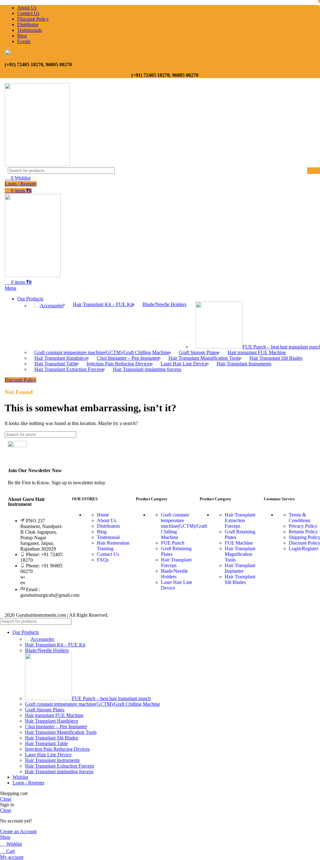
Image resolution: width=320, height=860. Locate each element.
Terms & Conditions (299, 517)
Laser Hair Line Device (184, 363)
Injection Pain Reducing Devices (119, 363)
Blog (102, 531)
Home (103, 514)
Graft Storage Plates (198, 352)
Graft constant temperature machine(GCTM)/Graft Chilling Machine (101, 352)
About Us (106, 520)
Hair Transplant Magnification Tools (204, 358)
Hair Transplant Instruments (244, 363)
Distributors (108, 526)
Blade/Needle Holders (164, 304)
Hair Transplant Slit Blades (275, 358)
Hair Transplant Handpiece (61, 358)
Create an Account (18, 831)
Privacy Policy (303, 526)
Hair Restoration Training (113, 545)
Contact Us (108, 554)
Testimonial (108, 537)
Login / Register (28, 782)
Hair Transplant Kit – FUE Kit (103, 304)
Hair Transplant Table (55, 363)
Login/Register (303, 548)
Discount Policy (20, 380)
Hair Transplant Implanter (240, 568)
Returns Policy (303, 531)
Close (5, 799)
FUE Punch (172, 543)
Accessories (51, 305)
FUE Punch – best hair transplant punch (111, 698)
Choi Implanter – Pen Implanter (128, 358)
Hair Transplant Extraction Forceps (68, 369)
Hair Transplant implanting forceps (147, 369)
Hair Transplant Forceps (176, 562)
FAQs (103, 559)
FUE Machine (239, 543)
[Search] (313, 621)
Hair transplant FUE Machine (257, 352)
